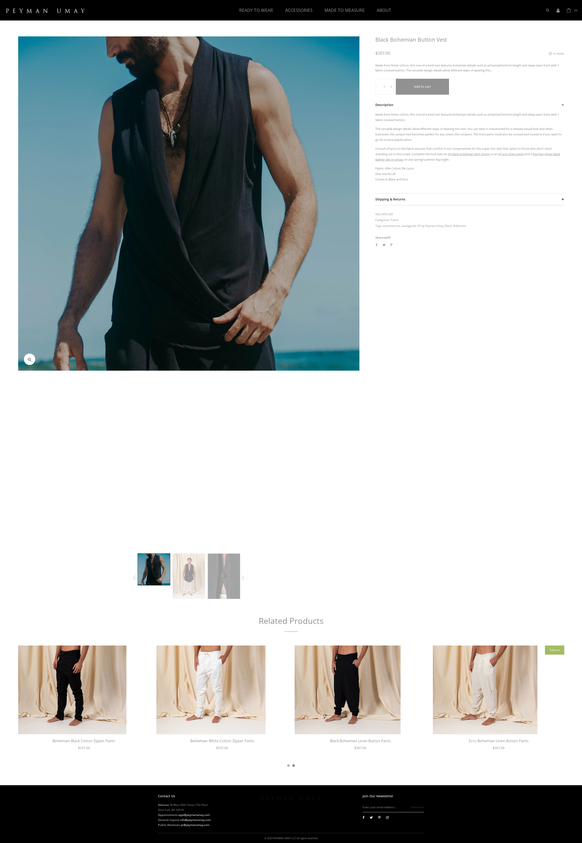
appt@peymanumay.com (194, 815)
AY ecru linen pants (511, 154)
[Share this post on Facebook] (376, 245)
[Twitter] (371, 817)
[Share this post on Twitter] (384, 245)
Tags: (378, 226)
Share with (383, 237)
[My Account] (559, 10)
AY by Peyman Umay (430, 226)
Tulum (395, 220)
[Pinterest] (379, 817)
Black (448, 226)
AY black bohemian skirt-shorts (469, 154)
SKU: (378, 214)
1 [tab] (288, 765)
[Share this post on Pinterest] (391, 245)
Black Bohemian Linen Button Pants (360, 740)
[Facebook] (363, 817)
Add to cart (422, 86)
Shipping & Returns (390, 199)
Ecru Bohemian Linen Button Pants (499, 740)
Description (384, 105)
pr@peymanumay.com (195, 825)
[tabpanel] (84, 700)
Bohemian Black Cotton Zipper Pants (84, 740)
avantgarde (408, 226)
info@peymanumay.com (195, 820)
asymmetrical (391, 226)
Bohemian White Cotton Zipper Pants (222, 740)
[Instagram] (387, 817)
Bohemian (459, 226)
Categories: (382, 220)
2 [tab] (293, 765)
